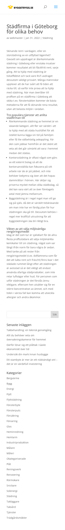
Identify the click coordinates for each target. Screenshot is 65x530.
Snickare (11, 485)
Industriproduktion (18, 442)
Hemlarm (12, 437)
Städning (47, 38)
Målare (11, 448)
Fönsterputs (13, 410)
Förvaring (12, 421)
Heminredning (15, 431)
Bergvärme (13, 378)
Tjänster (11, 512)
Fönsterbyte (13, 405)
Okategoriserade (16, 458)
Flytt (9, 394)
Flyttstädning (14, 399)
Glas (9, 426)
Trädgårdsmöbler (17, 517)
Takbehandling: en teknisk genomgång (29, 330)
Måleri (10, 453)
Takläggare (13, 501)
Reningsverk (14, 469)
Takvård (11, 507)
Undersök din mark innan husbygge (27, 354)
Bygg (9, 383)
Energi (10, 388)
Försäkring (13, 415)
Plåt (9, 464)
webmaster (16, 38)
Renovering (13, 474)
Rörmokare (13, 480)
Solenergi (12, 491)
